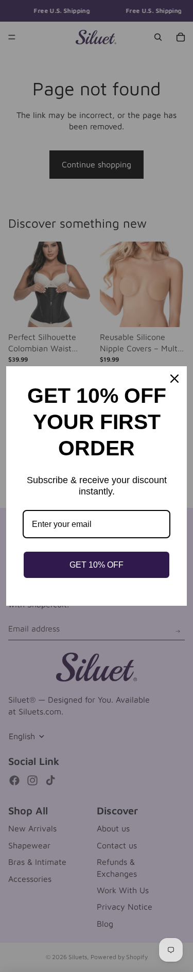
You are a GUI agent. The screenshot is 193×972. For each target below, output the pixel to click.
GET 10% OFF (96, 564)
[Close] (174, 378)
